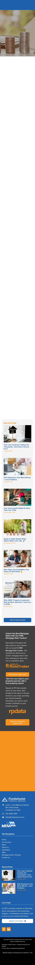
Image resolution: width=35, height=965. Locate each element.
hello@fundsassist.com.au (14, 817)
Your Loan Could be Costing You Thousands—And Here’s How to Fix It (16, 447)
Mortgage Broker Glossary (11, 855)
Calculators (6, 850)
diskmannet (28, 952)
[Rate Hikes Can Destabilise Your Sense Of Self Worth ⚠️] (17, 558)
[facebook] (4, 929)
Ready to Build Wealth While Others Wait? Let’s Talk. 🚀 (15, 540)
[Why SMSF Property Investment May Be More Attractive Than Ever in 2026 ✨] (17, 589)
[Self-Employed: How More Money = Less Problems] (17, 466)
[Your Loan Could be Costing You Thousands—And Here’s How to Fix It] (17, 433)
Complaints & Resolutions (18, 948)
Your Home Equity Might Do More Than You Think (17, 509)
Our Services (6, 842)
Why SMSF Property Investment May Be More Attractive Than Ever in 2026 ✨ (17, 602)
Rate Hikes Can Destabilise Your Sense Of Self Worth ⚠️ (16, 571)
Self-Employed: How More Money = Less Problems (17, 478)
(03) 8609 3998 (11, 814)
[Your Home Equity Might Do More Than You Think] (17, 497)
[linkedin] (9, 929)
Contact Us (6, 857)
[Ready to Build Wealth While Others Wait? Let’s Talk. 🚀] (17, 528)
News (4, 845)
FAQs (4, 852)
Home (4, 839)
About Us (5, 847)
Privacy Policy (6, 948)
